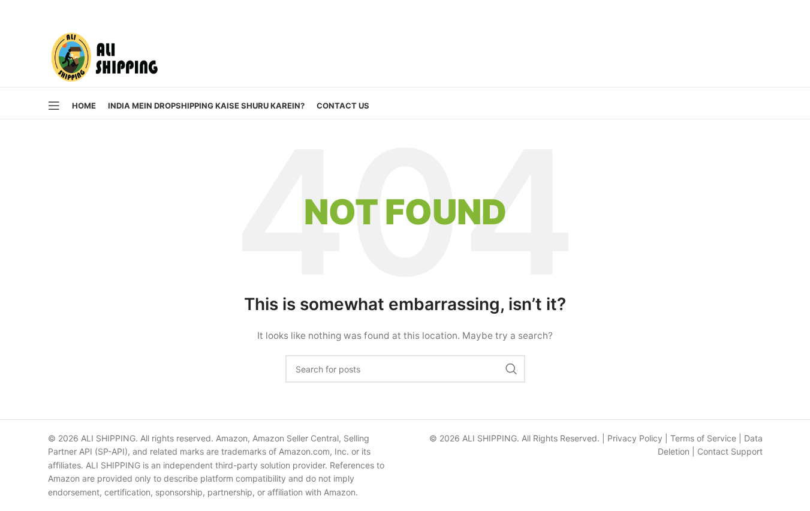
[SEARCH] (511, 369)
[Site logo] (104, 54)
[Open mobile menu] (54, 106)
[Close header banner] (795, 12)
